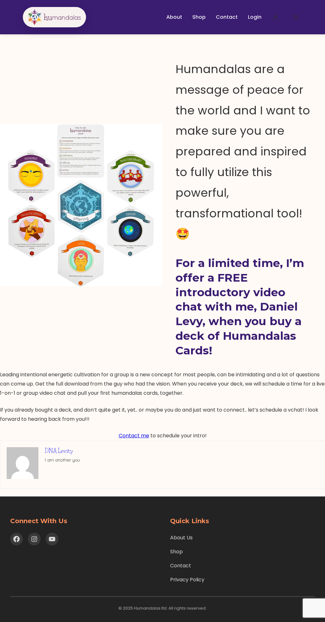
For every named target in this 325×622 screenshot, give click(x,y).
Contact (180, 565)
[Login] (275, 17)
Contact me (134, 435)
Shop (176, 551)
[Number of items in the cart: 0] (295, 17)
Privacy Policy (187, 579)
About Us (181, 537)
